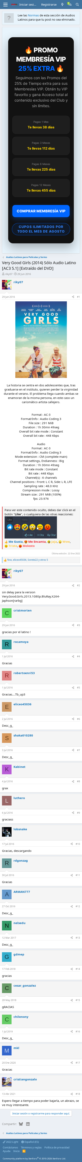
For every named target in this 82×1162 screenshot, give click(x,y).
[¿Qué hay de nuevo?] (62, 4)
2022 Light (11, 1142)
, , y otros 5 (27, 560)
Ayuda (6, 1151)
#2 (78, 585)
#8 (78, 781)
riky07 (8, 274)
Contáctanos (10, 1147)
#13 (78, 937)
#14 (78, 969)
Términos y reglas (31, 1147)
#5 (78, 687)
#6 (78, 719)
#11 (78, 875)
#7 (78, 750)
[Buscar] (77, 4)
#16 (78, 1031)
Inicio (16, 1151)
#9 (78, 812)
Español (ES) (31, 1142)
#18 (78, 1094)
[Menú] (5, 5)
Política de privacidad (56, 1147)
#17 (78, 1062)
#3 (78, 625)
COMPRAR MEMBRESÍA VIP (41, 211)
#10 (78, 844)
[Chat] (69, 4)
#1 (78, 297)
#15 (78, 1000)
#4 (78, 656)
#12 (78, 906)
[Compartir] (73, 297)
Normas (33, 15)
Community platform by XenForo (34, 1158)
